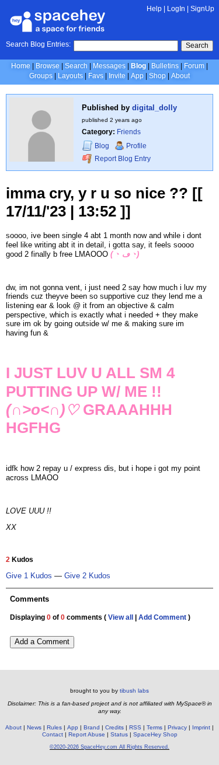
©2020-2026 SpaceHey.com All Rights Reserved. (109, 747)
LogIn (176, 9)
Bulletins (165, 66)
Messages (109, 66)
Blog (138, 66)
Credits (114, 727)
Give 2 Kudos (87, 576)
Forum (194, 66)
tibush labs (134, 690)
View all (120, 617)
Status (119, 734)
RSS (135, 727)
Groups (41, 76)
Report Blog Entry (122, 159)
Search (197, 45)
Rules (54, 727)
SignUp (202, 9)
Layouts (70, 76)
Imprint (201, 727)
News (34, 727)
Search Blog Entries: (38, 44)
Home (20, 66)
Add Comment (162, 617)
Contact (52, 734)
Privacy (177, 727)
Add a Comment (42, 641)
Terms (154, 727)
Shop (157, 76)
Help (154, 9)
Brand (92, 727)
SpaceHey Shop (155, 734)
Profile (136, 146)
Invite (117, 76)
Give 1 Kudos (29, 576)
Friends (129, 132)
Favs (95, 76)
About (180, 76)
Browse (48, 66)
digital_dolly (154, 107)
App (137, 76)
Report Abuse (86, 734)
